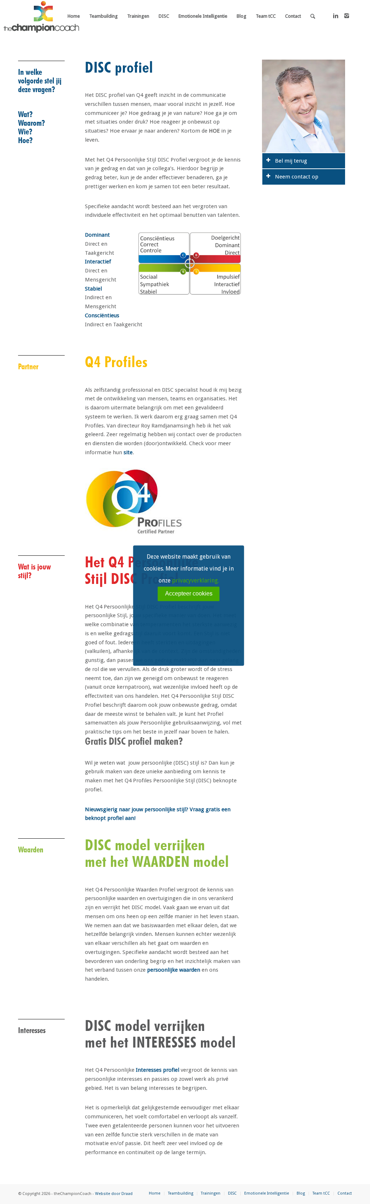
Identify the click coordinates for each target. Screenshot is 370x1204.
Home (154, 1193)
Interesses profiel (157, 1070)
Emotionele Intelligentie (266, 1193)
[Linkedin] (335, 15)
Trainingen (210, 1193)
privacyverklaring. (195, 580)
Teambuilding (180, 1193)
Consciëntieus (102, 315)
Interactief (98, 261)
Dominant (97, 235)
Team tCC (321, 1193)
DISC (232, 1193)
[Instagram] (346, 15)
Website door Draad (114, 1193)
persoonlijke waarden (173, 970)
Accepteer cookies (188, 593)
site (128, 452)
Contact (344, 1193)
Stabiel (93, 288)
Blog (301, 1193)
